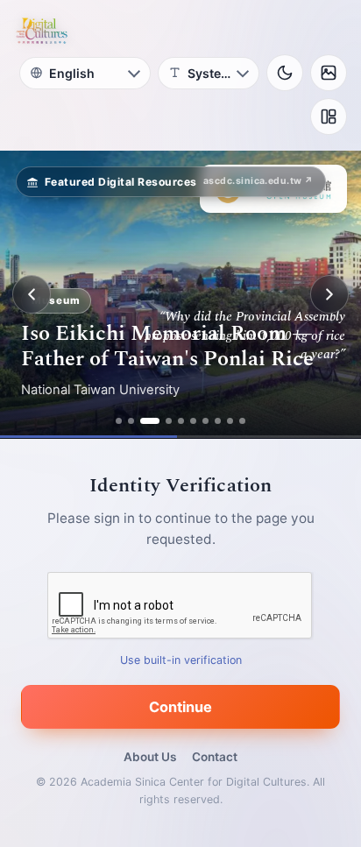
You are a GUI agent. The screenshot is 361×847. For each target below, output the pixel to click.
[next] (329, 294)
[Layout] (328, 116)
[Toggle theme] (284, 72)
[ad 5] (181, 421)
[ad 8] (218, 421)
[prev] (31, 294)
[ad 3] (149, 421)
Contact (214, 757)
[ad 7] (205, 421)
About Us (150, 757)
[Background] (328, 72)
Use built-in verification (181, 660)
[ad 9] (230, 421)
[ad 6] (193, 421)
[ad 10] (242, 421)
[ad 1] (119, 421)
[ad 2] (131, 421)
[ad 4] (169, 421)
